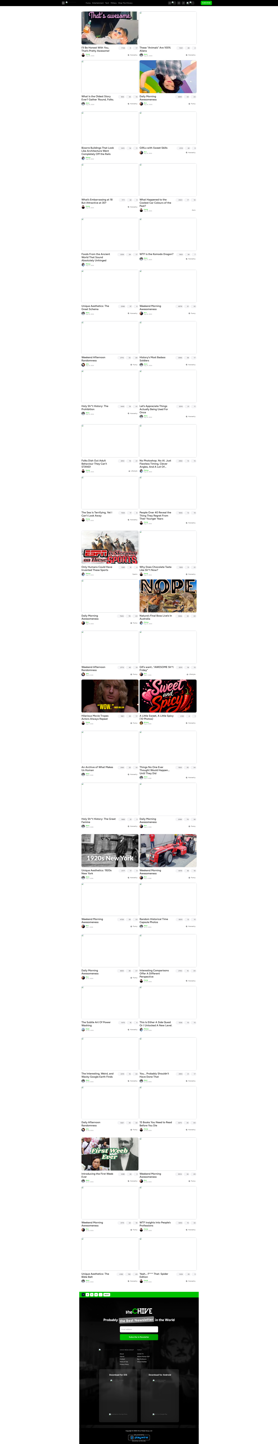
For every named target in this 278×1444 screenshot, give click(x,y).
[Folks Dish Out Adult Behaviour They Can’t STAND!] (109, 440)
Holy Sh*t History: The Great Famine (98, 820)
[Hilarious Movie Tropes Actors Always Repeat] (109, 696)
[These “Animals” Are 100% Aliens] (168, 28)
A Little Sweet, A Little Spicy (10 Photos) (157, 717)
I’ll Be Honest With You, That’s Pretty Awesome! (95, 49)
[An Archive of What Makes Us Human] (109, 747)
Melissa (88, 157)
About (122, 1354)
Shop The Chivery (125, 3)
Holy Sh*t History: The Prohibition (94, 407)
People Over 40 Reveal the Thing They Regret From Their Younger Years (155, 515)
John (87, 364)
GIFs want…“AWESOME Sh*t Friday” (157, 668)
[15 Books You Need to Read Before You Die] (168, 1102)
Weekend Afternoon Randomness (93, 359)
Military (114, 3)
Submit (122, 1356)
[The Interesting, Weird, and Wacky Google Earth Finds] (109, 1053)
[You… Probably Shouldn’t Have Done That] (168, 1053)
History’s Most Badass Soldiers (152, 359)
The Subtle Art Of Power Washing (96, 1024)
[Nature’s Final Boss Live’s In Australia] (168, 595)
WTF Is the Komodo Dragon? (156, 254)
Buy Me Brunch (141, 1359)
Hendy (88, 54)
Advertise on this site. (139, 1441)
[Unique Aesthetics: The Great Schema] (109, 286)
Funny (88, 3)
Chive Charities (142, 1362)
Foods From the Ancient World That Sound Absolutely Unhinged (95, 257)
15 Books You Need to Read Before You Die (156, 1124)
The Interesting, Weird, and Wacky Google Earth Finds (97, 1075)
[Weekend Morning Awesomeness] (168, 286)
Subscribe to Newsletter (139, 1337)
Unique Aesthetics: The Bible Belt (95, 1275)
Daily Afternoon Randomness (90, 1124)
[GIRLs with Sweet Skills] (168, 128)
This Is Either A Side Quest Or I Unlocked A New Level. (156, 1024)
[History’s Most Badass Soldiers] (168, 337)
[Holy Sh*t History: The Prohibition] (109, 386)
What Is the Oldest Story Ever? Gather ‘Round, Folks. (97, 98)
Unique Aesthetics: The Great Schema (95, 307)
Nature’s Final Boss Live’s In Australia (156, 617)
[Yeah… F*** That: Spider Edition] (168, 1254)
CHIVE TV (140, 1354)
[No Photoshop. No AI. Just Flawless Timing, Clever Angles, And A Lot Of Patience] (168, 440)
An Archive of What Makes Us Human (97, 769)
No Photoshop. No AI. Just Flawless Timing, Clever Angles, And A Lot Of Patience (155, 465)
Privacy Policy (124, 1364)
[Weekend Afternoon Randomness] (109, 337)
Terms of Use (124, 1362)
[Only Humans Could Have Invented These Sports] (109, 547)
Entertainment (98, 3)
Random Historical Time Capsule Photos (154, 920)
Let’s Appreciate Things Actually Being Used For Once (154, 409)
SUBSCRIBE (206, 3)
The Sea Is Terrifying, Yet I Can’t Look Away (96, 514)
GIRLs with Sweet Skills (153, 147)
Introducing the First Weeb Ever (97, 1175)
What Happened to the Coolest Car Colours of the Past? (155, 202)
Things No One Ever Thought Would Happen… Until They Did (155, 770)
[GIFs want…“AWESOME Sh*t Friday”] (168, 647)
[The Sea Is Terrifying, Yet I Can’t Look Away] (109, 492)
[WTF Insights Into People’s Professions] (168, 1202)
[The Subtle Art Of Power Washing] (109, 1002)
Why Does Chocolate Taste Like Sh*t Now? (155, 568)
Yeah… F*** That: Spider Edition (154, 1275)
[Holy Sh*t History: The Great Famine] (109, 799)
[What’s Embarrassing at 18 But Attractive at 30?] (109, 180)
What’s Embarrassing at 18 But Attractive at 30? (97, 201)
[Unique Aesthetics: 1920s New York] (109, 850)
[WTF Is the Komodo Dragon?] (168, 234)
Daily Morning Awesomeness (148, 98)
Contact (122, 1359)
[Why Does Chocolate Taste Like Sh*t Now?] (168, 547)
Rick (145, 103)
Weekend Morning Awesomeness (150, 307)
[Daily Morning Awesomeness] (168, 76)
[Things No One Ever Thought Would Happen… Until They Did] (168, 747)
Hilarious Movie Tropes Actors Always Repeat (94, 717)
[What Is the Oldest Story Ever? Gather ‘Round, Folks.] (109, 76)
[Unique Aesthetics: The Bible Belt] (109, 1254)
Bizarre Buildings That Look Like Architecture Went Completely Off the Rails (97, 151)
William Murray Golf (143, 1356)
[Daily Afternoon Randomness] (109, 1102)
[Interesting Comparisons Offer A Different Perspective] (168, 950)
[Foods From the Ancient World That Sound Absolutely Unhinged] (109, 234)
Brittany (146, 722)
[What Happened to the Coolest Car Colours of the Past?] (168, 180)
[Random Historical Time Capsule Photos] (168, 899)
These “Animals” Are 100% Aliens (155, 49)
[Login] (215, 3)
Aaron (145, 54)
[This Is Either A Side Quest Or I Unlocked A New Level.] (168, 1002)
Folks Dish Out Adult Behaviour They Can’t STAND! (94, 463)
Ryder (87, 1029)
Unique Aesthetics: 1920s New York (96, 872)
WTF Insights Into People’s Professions (155, 1224)
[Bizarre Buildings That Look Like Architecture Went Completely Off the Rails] (109, 128)
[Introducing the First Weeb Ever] (109, 1154)
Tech (107, 3)
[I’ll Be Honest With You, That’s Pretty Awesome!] (109, 28)
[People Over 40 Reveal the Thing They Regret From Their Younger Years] (168, 492)
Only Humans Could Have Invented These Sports (96, 568)
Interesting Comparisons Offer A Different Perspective (154, 973)
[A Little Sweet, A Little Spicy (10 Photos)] (168, 696)
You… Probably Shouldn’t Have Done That (154, 1075)
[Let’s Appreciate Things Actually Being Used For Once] (168, 386)
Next (107, 1295)
